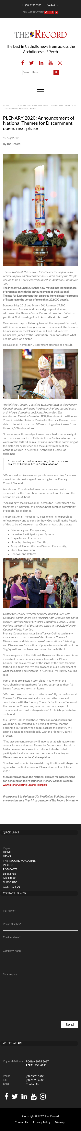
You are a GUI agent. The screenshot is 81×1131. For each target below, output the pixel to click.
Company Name (12, 950)
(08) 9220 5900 (31, 5)
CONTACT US (11, 886)
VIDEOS (8, 865)
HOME (7, 852)
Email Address (11, 937)
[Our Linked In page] (41, 63)
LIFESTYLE (9, 874)
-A (46, 12)
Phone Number (12, 924)
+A (51, 12)
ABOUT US (9, 878)
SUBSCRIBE (10, 882)
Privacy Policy (41, 1122)
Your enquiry (10, 974)
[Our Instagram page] (59, 63)
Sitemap (59, 1122)
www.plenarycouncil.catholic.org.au (25, 785)
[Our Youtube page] (50, 63)
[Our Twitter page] (31, 63)
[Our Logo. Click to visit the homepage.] (41, 33)
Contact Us (32, 1084)
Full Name (9, 910)
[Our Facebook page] (22, 63)
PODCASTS (10, 869)
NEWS (7, 856)
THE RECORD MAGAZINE (19, 861)
